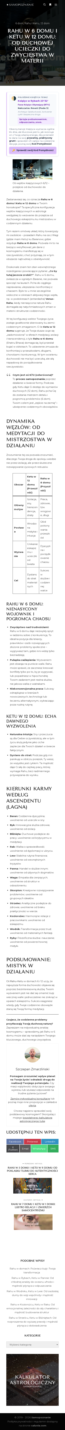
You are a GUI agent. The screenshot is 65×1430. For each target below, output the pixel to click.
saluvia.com (38, 1425)
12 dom (45, 23)
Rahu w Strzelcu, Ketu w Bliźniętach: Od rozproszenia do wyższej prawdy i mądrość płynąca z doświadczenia (32, 1321)
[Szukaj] (44, 5)
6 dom (19, 23)
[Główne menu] (56, 5)
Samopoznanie (41, 1417)
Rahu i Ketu (31, 23)
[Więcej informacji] (50, 5)
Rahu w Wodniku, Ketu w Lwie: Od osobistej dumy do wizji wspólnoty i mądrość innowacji (33, 1295)
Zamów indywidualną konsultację (30, 1098)
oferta (32, 1105)
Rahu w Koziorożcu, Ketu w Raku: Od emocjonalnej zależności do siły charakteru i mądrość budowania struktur (32, 1308)
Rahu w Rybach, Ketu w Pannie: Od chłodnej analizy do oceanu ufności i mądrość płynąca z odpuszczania (32, 1281)
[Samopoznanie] (20, 4)
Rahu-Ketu (16, 981)
